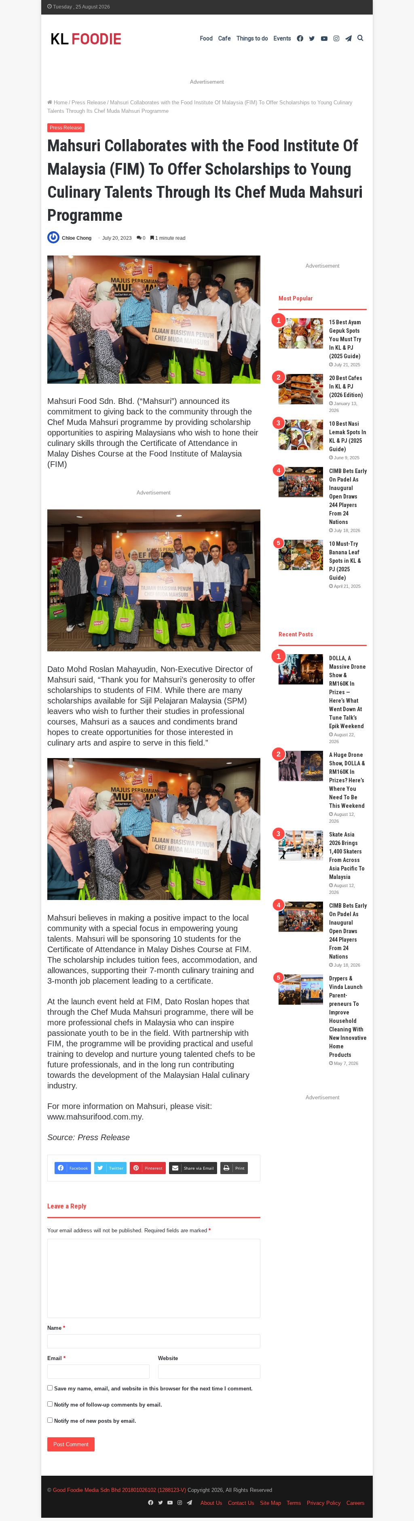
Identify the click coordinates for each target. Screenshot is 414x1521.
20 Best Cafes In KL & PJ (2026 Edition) (346, 386)
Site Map (270, 1503)
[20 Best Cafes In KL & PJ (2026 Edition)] (301, 389)
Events (282, 38)
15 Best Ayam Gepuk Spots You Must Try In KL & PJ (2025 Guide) (345, 339)
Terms (294, 1503)
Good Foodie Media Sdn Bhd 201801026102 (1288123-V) (119, 1490)
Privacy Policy (324, 1503)
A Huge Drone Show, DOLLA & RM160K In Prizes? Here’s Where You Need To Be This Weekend (347, 780)
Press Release (89, 102)
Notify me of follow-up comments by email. (108, 1405)
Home (60, 102)
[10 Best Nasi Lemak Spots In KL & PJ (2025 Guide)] (301, 435)
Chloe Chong (76, 238)
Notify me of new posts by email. (95, 1421)
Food (206, 38)
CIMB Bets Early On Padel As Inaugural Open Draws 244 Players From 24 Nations (348, 496)
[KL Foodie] (118, 38)
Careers (355, 1503)
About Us (211, 1503)
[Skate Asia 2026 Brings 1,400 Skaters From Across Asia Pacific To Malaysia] (301, 845)
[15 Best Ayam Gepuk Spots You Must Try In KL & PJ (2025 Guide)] (301, 333)
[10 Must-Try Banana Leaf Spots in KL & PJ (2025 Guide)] (301, 555)
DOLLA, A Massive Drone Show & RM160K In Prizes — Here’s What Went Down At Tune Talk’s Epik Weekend (347, 692)
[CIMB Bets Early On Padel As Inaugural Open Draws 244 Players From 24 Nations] (301, 482)
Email (56, 1358)
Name (56, 1328)
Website (168, 1358)
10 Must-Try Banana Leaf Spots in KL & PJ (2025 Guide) (345, 561)
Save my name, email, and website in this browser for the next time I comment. (153, 1389)
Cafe (224, 38)
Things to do (252, 38)
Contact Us (241, 1503)
